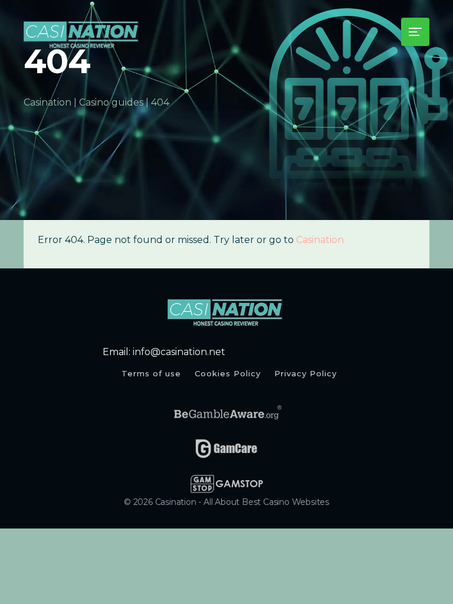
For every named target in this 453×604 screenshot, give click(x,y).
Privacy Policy (305, 373)
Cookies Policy (228, 373)
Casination (47, 102)
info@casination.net (179, 351)
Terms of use (151, 373)
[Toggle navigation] (415, 32)
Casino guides (111, 102)
